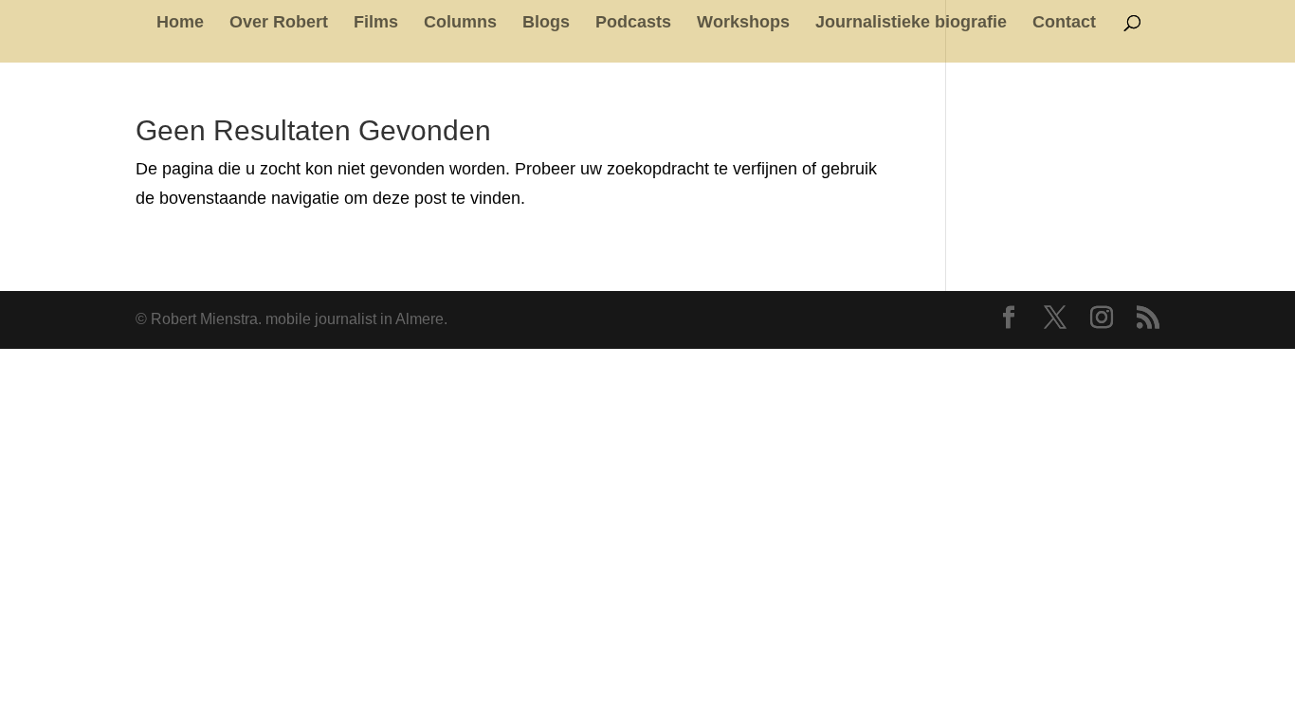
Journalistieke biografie (911, 23)
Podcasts (633, 23)
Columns (460, 23)
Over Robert (278, 23)
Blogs (546, 23)
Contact (1064, 23)
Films (376, 23)
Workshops (743, 23)
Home (180, 23)
